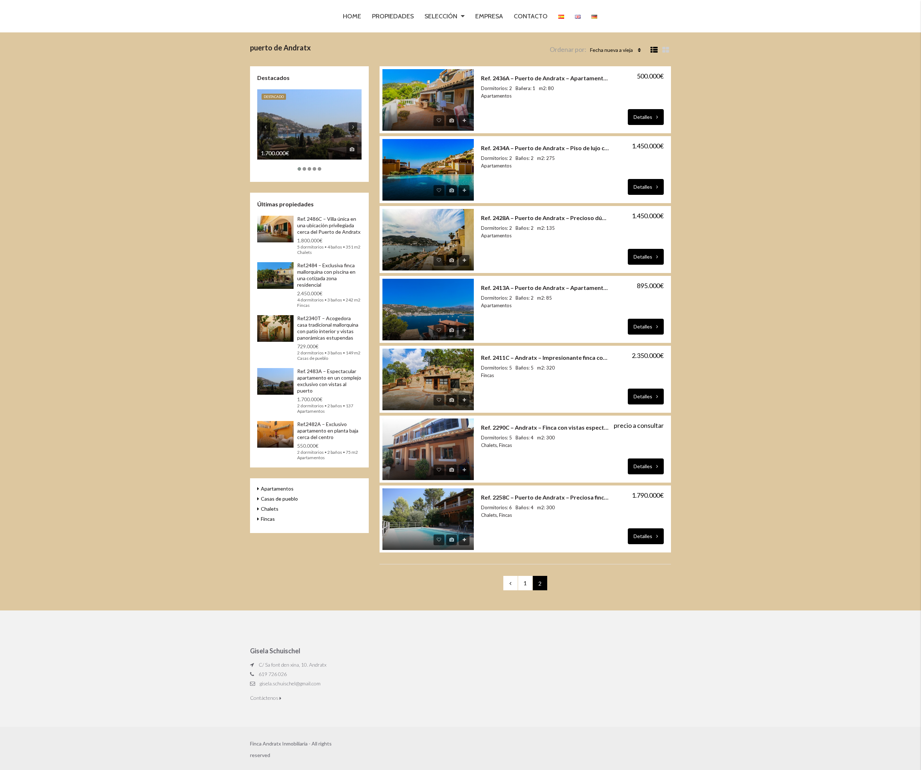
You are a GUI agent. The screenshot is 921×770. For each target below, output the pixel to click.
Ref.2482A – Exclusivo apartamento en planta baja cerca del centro (327, 430)
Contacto (531, 16)
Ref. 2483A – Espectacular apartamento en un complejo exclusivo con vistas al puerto (329, 381)
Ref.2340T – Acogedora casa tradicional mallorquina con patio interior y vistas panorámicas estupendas (327, 328)
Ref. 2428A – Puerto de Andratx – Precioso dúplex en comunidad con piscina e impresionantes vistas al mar (545, 217)
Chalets (269, 509)
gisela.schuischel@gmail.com (290, 683)
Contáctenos (265, 698)
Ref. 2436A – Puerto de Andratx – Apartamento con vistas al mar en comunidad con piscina (545, 78)
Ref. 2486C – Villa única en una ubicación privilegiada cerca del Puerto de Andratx (328, 225)
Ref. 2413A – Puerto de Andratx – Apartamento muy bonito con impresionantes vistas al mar (545, 287)
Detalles (643, 117)
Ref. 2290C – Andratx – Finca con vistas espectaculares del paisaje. (545, 427)
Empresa (489, 16)
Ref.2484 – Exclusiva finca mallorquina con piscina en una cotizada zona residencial (326, 275)
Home (352, 16)
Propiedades (393, 16)
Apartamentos (277, 488)
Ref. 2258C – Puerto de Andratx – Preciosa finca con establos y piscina (545, 497)
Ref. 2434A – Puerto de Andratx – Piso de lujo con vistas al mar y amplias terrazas (545, 147)
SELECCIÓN (441, 16)
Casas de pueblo (279, 499)
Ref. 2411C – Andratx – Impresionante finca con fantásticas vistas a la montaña (545, 357)
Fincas (268, 519)
